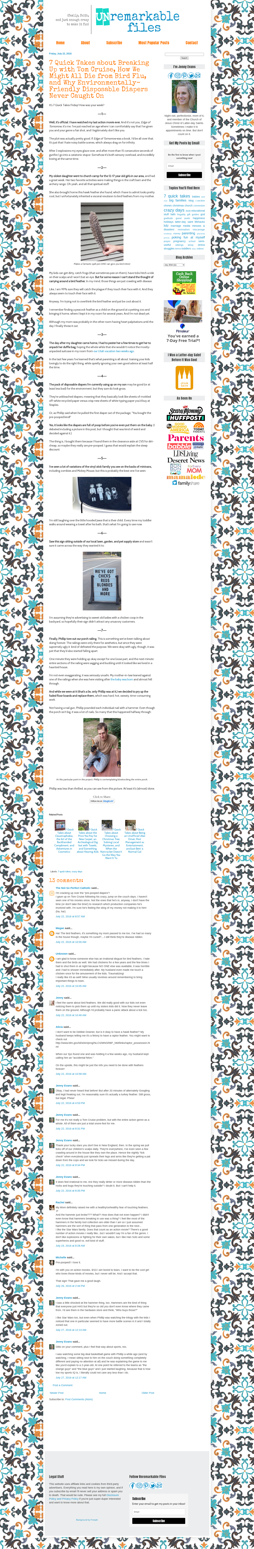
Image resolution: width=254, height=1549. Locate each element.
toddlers (186, 248)
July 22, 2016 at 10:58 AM (71, 1073)
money (176, 233)
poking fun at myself (188, 237)
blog (191, 200)
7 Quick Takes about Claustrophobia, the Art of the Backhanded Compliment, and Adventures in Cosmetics (64, 840)
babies (196, 196)
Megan (60, 928)
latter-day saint (184, 221)
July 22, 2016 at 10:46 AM (71, 1015)
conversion (199, 205)
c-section (200, 200)
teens (178, 248)
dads (188, 210)
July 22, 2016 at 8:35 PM (70, 1190)
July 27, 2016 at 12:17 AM (71, 1377)
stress (201, 244)
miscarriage (199, 229)
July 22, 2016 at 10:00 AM (71, 942)
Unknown (62, 953)
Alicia (59, 1026)
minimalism (184, 229)
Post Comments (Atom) (79, 1399)
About (85, 43)
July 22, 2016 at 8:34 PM (70, 1165)
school (192, 241)
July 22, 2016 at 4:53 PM (70, 1103)
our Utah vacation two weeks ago (113, 351)
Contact (192, 43)
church (189, 205)
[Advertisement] (102, 1426)
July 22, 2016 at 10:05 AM (71, 986)
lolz (166, 225)
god (202, 214)
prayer (167, 241)
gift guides (193, 214)
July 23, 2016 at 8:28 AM (70, 1245)
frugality (181, 214)
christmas (178, 205)
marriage (176, 225)
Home (60, 43)
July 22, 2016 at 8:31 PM (70, 1128)
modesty (168, 233)
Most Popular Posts (153, 43)
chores (168, 205)
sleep (190, 245)
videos (200, 248)
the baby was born (122, 679)
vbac (194, 249)
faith (173, 214)
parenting (188, 233)
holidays (168, 221)
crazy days (77, 871)
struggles (169, 248)
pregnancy (179, 241)
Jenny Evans (64, 1085)
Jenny (59, 997)
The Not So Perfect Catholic (73, 888)
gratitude (168, 218)
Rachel (60, 1202)
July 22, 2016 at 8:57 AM (70, 916)
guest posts (183, 218)
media (186, 225)
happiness (199, 218)
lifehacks (200, 221)
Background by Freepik (87, 1520)
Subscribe (114, 43)
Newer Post (56, 1392)
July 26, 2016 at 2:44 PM (70, 1285)
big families (178, 200)
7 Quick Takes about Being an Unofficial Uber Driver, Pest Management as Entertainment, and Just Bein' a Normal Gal (134, 840)
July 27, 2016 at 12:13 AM (71, 1329)
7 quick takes (64, 871)
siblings (179, 245)
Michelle (61, 1257)
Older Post (148, 1392)
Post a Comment (62, 1385)
